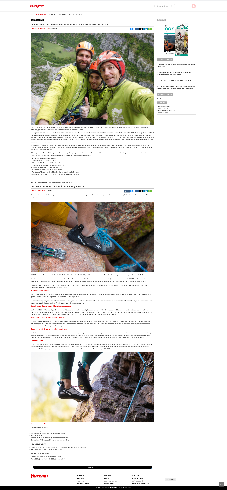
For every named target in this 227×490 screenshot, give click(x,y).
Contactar (107, 476)
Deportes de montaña (39, 14)
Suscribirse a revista (83, 484)
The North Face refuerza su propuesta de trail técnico (174, 80)
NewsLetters (81, 481)
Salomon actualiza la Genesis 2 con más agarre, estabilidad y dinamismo (176, 65)
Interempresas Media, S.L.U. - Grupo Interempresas (116, 487)
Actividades (62, 14)
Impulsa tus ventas (162, 108)
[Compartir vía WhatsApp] (150, 29)
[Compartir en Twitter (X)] (141, 29)
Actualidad (52, 14)
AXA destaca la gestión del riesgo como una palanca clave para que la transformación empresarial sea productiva (176, 87)
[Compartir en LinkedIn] (145, 29)
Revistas (79, 14)
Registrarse (80, 478)
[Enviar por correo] (132, 29)
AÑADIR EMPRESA (170, 479)
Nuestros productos (110, 481)
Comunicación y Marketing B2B (166, 110)
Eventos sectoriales (162, 112)
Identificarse (81, 476)
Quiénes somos (109, 484)
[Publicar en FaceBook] (137, 29)
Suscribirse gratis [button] (181, 6)
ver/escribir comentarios (92, 467)
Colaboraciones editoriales (140, 484)
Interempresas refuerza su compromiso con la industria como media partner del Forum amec (175, 73)
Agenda (71, 14)
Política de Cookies (138, 481)
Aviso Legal (135, 476)
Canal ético (107, 478)
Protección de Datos (138, 478)
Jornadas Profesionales (163, 106)
